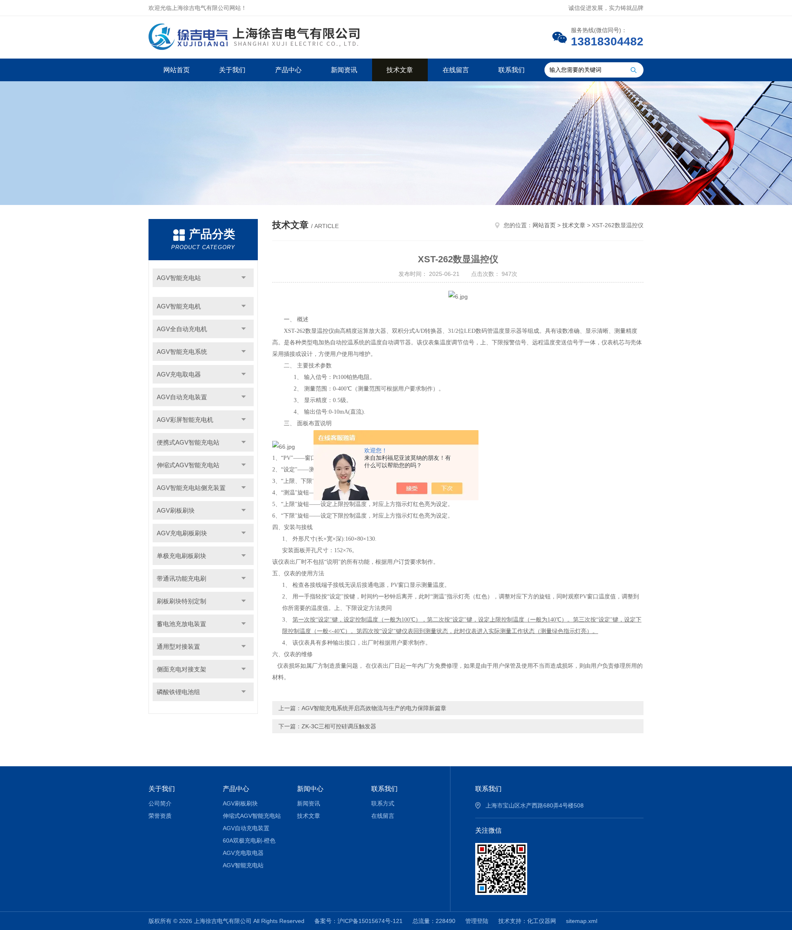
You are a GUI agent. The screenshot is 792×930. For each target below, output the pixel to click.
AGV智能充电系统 (182, 351)
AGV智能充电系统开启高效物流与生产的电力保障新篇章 (374, 708)
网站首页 (176, 69)
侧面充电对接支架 (181, 669)
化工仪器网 (541, 921)
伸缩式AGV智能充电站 (188, 465)
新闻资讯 (344, 69)
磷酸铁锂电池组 (178, 691)
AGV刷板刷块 (176, 510)
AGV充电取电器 (179, 374)
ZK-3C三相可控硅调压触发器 (339, 726)
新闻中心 (310, 788)
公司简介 (160, 803)
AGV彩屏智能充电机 (185, 419)
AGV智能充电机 (179, 306)
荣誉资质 (160, 815)
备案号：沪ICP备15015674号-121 (358, 921)
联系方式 (382, 803)
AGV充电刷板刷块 (182, 533)
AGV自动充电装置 (182, 396)
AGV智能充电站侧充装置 (191, 487)
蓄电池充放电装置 (181, 623)
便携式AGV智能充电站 (188, 442)
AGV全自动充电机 (182, 328)
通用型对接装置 (178, 646)
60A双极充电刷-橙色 (249, 840)
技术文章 (400, 69)
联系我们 (511, 69)
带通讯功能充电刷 (181, 578)
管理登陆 (476, 921)
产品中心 (288, 69)
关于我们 (232, 69)
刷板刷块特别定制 (181, 601)
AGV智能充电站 (179, 277)
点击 (243, 277)
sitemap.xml (581, 921)
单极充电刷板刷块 (181, 555)
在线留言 (456, 69)
